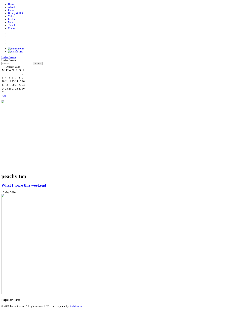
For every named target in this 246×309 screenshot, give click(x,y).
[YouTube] (10, 36)
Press (11, 10)
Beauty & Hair (16, 13)
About (11, 7)
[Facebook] (10, 33)
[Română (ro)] (16, 51)
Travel (11, 25)
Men (10, 22)
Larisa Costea (8, 57)
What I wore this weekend (23, 185)
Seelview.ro (75, 306)
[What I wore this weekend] (76, 293)
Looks (11, 19)
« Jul (3, 95)
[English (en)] (16, 48)
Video (11, 16)
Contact (12, 28)
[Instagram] (10, 39)
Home (11, 4)
